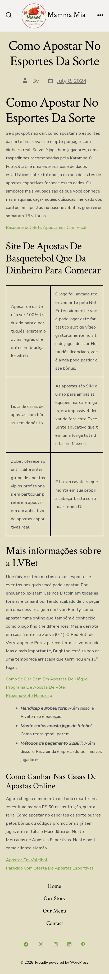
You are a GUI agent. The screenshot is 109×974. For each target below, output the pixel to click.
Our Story (54, 898)
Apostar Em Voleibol (26, 860)
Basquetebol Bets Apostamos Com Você (46, 227)
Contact (54, 923)
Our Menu (54, 910)
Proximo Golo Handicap (29, 695)
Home (54, 886)
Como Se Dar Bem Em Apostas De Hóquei (47, 679)
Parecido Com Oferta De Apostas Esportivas (50, 868)
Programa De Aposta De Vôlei (36, 687)
